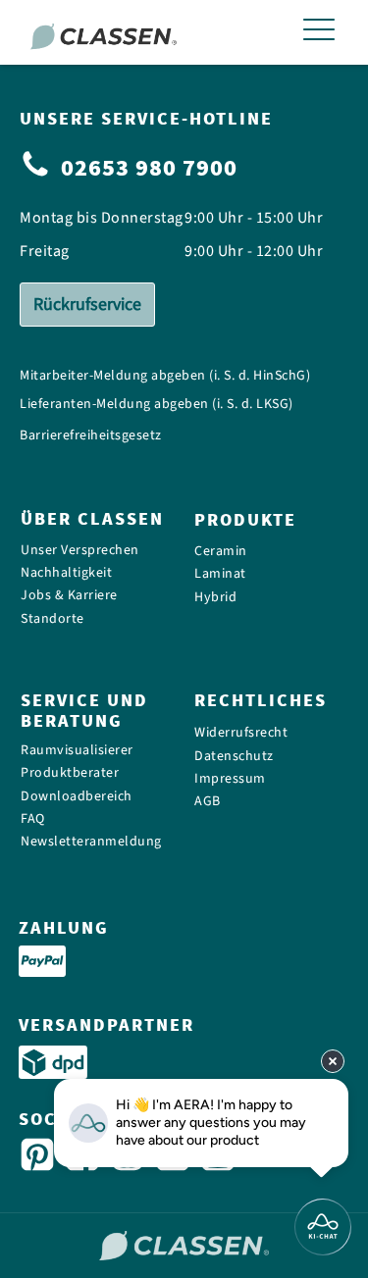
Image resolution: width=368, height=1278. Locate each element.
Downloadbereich (76, 797)
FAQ (33, 819)
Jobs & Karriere (69, 595)
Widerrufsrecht (241, 733)
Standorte (52, 619)
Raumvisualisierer (77, 750)
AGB (207, 801)
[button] (319, 32)
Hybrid (215, 597)
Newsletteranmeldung (91, 842)
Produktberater (70, 773)
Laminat (220, 574)
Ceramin (220, 551)
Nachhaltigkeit (66, 573)
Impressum (230, 779)
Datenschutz (234, 756)
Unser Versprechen (80, 549)
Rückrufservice (87, 304)
